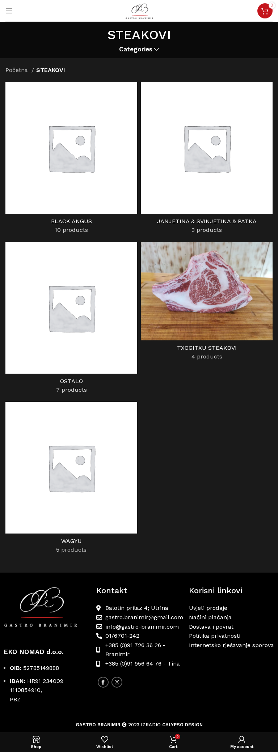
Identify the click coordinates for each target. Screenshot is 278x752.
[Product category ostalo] (71, 320)
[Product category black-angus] (71, 160)
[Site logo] (139, 10)
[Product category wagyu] (71, 480)
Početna (17, 70)
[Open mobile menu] (9, 11)
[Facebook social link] (103, 682)
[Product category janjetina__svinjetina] (207, 160)
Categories (135, 49)
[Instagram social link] (116, 682)
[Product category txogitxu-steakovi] (207, 303)
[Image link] (46, 610)
